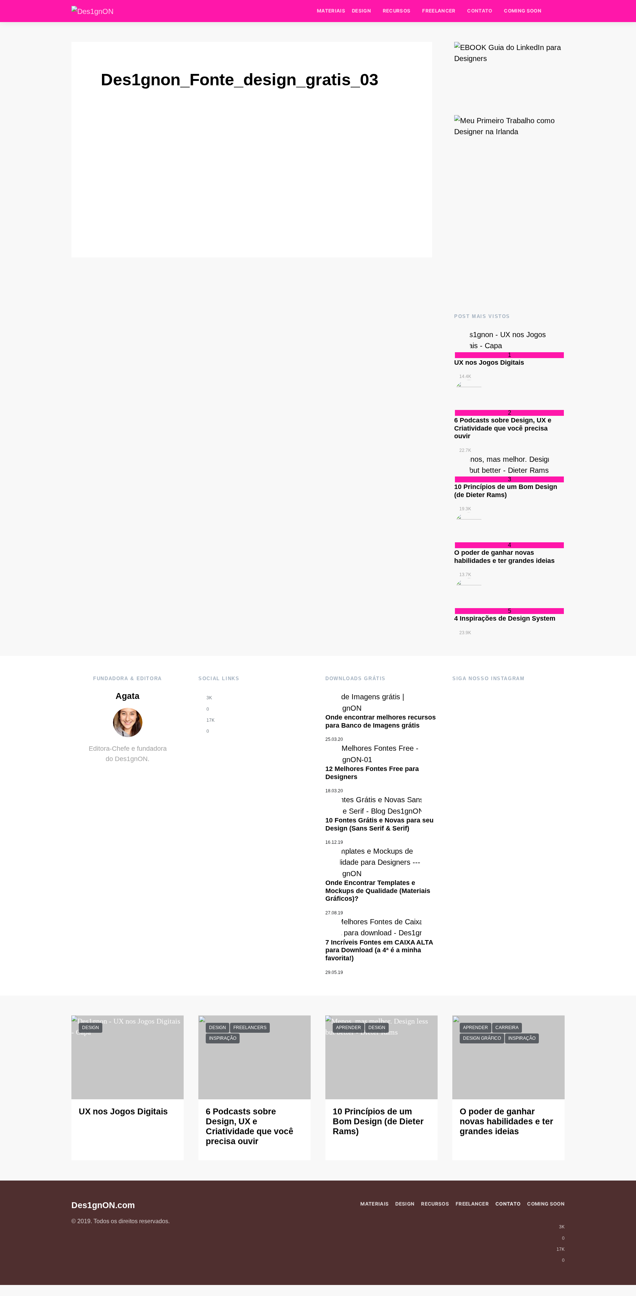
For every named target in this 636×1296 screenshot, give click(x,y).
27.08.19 (334, 912)
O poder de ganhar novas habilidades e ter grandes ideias (504, 556)
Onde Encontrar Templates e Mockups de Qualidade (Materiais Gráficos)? (377, 890)
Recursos (397, 11)
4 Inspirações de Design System (504, 618)
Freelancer (438, 11)
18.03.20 (334, 790)
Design (361, 11)
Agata (127, 696)
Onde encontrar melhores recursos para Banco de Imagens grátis (380, 721)
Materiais (331, 11)
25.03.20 (334, 739)
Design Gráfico (482, 1038)
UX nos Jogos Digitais (489, 362)
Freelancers (249, 1027)
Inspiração (222, 1038)
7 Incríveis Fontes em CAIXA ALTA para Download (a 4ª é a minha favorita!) (379, 950)
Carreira (507, 1027)
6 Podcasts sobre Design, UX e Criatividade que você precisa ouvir (502, 428)
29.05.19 (334, 972)
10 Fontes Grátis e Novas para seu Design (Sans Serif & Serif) (379, 824)
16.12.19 (334, 842)
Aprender (348, 1027)
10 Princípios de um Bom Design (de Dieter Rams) (505, 491)
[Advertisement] (509, 240)
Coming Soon (522, 11)
